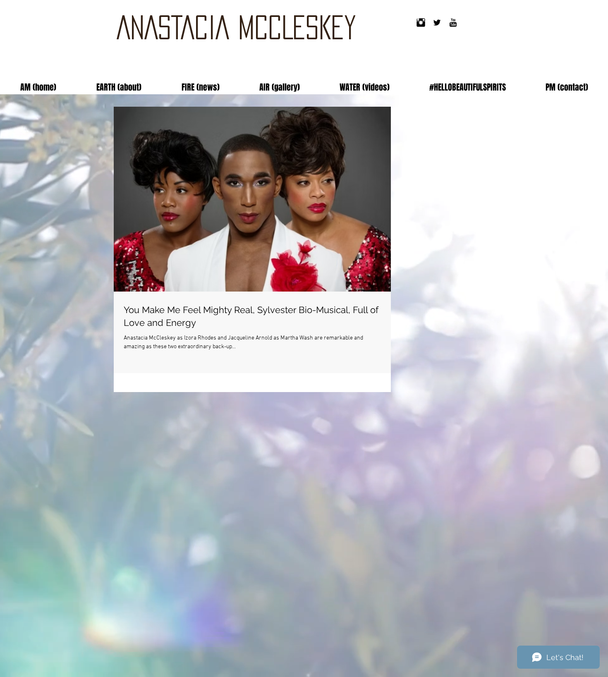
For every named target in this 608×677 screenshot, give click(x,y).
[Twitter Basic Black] (437, 22)
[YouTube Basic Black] (453, 22)
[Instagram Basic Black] (421, 22)
